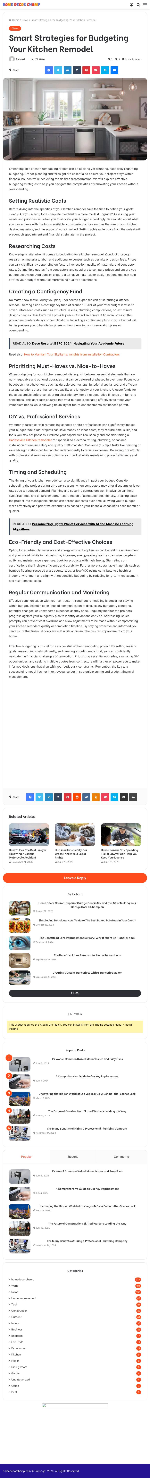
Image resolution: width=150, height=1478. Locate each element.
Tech (14, 1304)
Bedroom (17, 1335)
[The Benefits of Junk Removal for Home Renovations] (19, 960)
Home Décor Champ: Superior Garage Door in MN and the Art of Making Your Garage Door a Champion (87, 905)
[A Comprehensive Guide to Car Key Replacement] (19, 1081)
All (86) (75, 993)
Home (15, 19)
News (25, 19)
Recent (73, 1156)
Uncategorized (20, 1379)
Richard (20, 59)
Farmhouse (18, 1348)
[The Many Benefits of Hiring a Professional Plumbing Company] (19, 1133)
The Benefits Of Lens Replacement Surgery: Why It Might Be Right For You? (87, 938)
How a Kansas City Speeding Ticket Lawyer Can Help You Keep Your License (119, 853)
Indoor (15, 1323)
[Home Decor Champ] (21, 4)
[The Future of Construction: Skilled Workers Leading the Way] (19, 1116)
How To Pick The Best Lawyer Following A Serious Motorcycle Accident (27, 853)
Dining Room (19, 1367)
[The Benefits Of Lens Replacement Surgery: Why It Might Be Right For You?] (19, 943)
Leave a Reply (75, 878)
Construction (19, 1310)
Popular (26, 1156)
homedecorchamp (22, 1279)
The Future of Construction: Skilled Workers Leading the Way (87, 1111)
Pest (14, 1392)
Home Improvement (23, 1298)
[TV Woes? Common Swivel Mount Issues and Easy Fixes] (19, 1064)
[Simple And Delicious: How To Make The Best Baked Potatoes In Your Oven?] (19, 925)
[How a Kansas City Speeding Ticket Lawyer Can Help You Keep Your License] (121, 834)
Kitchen (16, 1354)
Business (16, 1329)
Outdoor (16, 1317)
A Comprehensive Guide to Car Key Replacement (87, 1076)
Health (15, 1360)
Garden (16, 1373)
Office (15, 1385)
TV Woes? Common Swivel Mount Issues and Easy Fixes (87, 1059)
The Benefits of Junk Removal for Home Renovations (87, 955)
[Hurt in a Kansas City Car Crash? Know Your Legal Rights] (75, 834)
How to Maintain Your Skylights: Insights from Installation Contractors (72, 354)
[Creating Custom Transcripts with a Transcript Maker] (19, 977)
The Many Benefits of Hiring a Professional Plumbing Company (87, 1128)
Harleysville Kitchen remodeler (30, 440)
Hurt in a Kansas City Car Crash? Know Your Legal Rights (71, 853)
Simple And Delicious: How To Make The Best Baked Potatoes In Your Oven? (87, 920)
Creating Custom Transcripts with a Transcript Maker (87, 972)
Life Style (17, 1342)
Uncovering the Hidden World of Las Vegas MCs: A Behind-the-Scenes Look (87, 1094)
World (14, 1285)
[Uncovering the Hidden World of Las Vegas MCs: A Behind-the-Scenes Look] (19, 1099)
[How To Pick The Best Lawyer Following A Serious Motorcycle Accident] (29, 834)
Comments (121, 1156)
